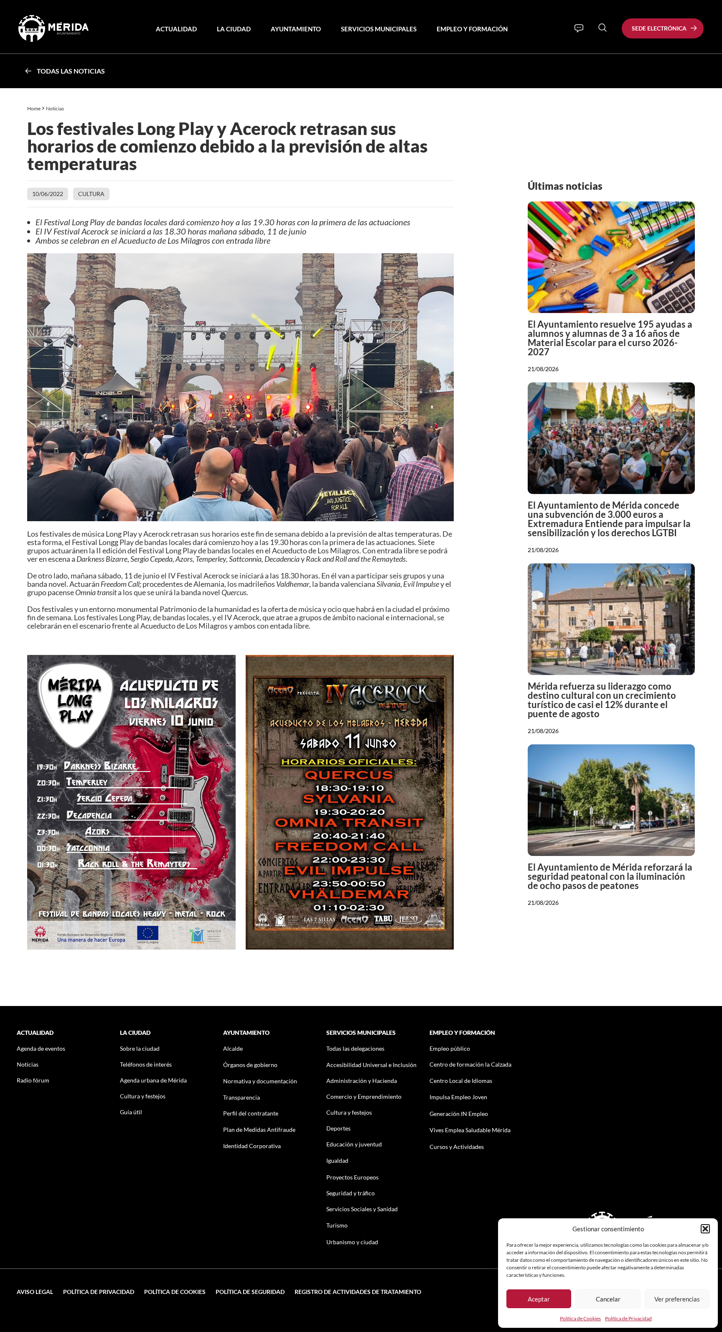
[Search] (602, 28)
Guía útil (131, 1112)
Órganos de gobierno (250, 1064)
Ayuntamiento (296, 29)
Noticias (55, 108)
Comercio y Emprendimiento (364, 1096)
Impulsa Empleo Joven (458, 1096)
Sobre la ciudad (140, 1048)
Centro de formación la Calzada (470, 1064)
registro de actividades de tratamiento (358, 1291)
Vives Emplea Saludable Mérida (470, 1129)
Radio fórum (33, 1080)
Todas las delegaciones (355, 1048)
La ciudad (234, 29)
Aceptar (539, 1299)
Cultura (91, 193)
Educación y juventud (354, 1144)
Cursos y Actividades (457, 1146)
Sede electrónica (659, 28)
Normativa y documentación (260, 1081)
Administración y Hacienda (361, 1080)
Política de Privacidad (628, 1318)
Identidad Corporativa (252, 1145)
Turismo (337, 1225)
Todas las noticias (71, 71)
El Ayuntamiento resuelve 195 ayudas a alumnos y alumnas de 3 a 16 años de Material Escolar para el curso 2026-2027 (610, 337)
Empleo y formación (472, 29)
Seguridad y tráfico (350, 1193)
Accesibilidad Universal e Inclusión (371, 1064)
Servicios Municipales (379, 29)
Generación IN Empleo (459, 1113)
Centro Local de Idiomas (461, 1080)
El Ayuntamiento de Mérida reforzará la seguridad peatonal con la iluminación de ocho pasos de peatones (610, 876)
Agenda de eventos (41, 1048)
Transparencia (241, 1097)
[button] (705, 1229)
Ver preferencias (677, 1299)
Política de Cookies (580, 1318)
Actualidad (176, 29)
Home (34, 108)
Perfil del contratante (250, 1113)
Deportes (338, 1128)
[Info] (579, 28)
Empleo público (450, 1048)
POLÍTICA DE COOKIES (175, 1291)
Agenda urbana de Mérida (153, 1080)
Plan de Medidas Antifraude (259, 1129)
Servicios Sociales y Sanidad (362, 1208)
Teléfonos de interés (146, 1064)
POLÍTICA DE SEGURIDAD (250, 1291)
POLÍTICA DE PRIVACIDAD (98, 1291)
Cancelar (608, 1299)
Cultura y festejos (142, 1096)
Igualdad (337, 1160)
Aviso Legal (35, 1291)
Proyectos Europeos (352, 1177)
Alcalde (233, 1048)
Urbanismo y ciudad (352, 1241)
